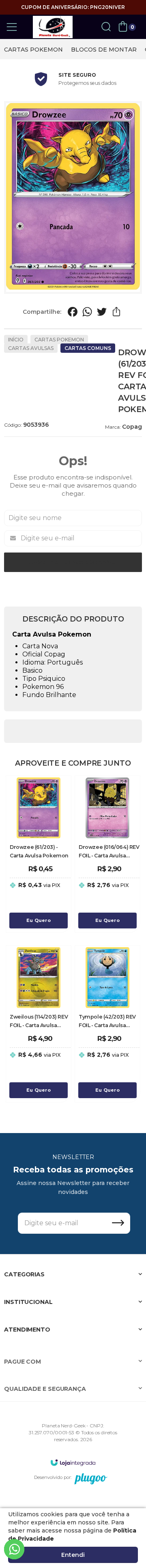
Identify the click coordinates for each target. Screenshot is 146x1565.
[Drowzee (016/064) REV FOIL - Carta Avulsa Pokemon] (107, 854)
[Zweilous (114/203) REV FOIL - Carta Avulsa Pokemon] (38, 1023)
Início (16, 340)
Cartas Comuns (87, 348)
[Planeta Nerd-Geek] (52, 27)
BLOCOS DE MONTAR (104, 49)
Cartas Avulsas (31, 348)
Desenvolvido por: (52, 1477)
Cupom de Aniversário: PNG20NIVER (73, 7)
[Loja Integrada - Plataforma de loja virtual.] (73, 1462)
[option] (33, 49)
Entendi (73, 1555)
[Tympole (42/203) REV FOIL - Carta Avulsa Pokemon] (107, 1023)
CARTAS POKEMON (33, 49)
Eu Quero (38, 920)
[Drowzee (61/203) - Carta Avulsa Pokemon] (38, 854)
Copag (132, 426)
